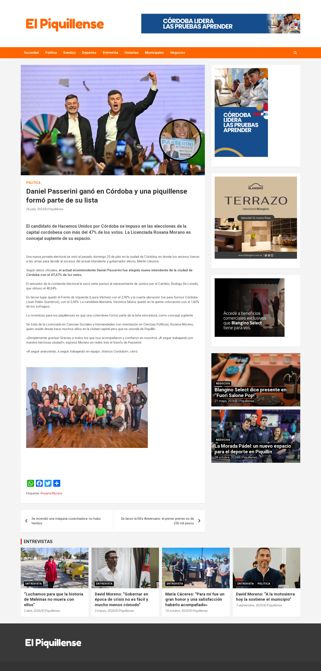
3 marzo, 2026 (105, 611)
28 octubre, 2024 (226, 457)
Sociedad (31, 53)
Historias (131, 53)
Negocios (177, 53)
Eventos (69, 53)
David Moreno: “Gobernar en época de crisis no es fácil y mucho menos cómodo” (121, 599)
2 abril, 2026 (32, 611)
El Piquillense (54, 209)
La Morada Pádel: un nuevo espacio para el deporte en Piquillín (253, 448)
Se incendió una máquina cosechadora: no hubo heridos (66, 521)
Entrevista (110, 53)
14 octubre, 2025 (176, 611)
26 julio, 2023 (35, 209)
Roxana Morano (51, 493)
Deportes (89, 53)
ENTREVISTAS (38, 541)
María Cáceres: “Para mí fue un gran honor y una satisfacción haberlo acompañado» (194, 599)
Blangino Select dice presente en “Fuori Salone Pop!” (250, 392)
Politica (51, 53)
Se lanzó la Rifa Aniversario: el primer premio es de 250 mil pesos (157, 521)
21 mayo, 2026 (225, 401)
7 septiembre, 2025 (249, 605)
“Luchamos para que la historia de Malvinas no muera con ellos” (53, 599)
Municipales (154, 53)
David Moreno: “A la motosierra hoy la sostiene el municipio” (265, 597)
